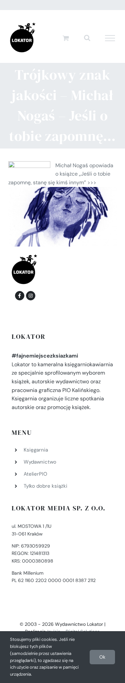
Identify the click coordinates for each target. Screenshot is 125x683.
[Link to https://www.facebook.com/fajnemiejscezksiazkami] (19, 295)
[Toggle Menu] (110, 38)
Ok (102, 657)
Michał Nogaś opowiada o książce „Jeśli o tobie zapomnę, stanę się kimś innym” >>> (60, 174)
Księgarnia (36, 450)
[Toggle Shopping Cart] (66, 37)
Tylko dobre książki (45, 486)
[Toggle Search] (87, 37)
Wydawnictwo (40, 462)
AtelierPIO (35, 474)
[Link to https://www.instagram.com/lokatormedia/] (30, 295)
